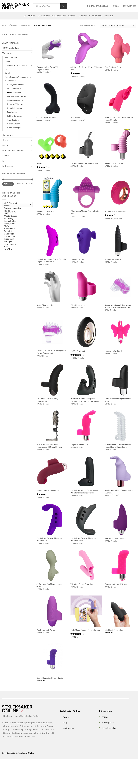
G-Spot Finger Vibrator (46, 117)
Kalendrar (6, 155)
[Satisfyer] (17, 241)
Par (3, 161)
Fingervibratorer (14, 92)
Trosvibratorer (13, 120)
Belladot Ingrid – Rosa (114, 163)
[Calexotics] (17, 233)
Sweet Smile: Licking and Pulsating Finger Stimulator (119, 118)
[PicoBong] (17, 218)
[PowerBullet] (17, 221)
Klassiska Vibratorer (15, 104)
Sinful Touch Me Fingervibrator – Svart (118, 400)
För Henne (28, 16)
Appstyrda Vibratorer (16, 84)
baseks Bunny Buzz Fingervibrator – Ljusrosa (119, 491)
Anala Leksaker (11, 57)
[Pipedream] (17, 239)
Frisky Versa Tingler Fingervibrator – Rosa (85, 212)
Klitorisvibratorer (14, 108)
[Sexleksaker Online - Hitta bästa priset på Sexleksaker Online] (15, 6)
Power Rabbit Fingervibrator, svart (84, 163)
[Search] (63, 6)
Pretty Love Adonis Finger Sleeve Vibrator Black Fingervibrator (84, 491)
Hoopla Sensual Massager (115, 211)
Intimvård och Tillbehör (101, 16)
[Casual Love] (17, 236)
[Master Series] (17, 216)
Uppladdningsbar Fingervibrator (50, 678)
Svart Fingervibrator (113, 259)
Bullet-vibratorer (14, 88)
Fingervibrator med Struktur (116, 584)
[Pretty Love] (17, 223)
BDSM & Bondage (10, 42)
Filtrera (8, 184)
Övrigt (7, 73)
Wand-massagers (14, 127)
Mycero (40, 163)
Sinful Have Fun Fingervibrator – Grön (50, 585)
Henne (5, 140)
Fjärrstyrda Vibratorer (16, 96)
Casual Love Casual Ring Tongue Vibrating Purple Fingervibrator (118, 306)
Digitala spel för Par (97, 6)
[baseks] (17, 205)
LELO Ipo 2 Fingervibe (114, 630)
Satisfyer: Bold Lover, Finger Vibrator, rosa (86, 68)
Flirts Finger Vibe (77, 305)
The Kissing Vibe (77, 259)
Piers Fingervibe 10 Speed (115, 538)
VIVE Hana (75, 117)
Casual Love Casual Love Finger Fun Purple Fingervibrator (51, 352)
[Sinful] (17, 226)
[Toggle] (31, 42)
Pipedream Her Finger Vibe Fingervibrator (48, 68)
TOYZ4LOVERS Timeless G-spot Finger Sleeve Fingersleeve (118, 445)
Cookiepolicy (107, 722)
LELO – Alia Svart (77, 351)
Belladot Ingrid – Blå (45, 211)
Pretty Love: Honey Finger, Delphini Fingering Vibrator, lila (51, 260)
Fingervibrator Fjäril (113, 351)
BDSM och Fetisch (76, 16)
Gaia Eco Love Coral (113, 67)
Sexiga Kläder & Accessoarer (16, 77)
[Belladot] (17, 231)
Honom (5, 145)
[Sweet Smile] (17, 228)
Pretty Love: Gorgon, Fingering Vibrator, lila (49, 539)
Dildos (7, 61)
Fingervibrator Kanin (79, 444)
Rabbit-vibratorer (14, 116)
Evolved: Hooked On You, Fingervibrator (47, 400)
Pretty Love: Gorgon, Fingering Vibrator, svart (83, 539)
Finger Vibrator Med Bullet (48, 490)
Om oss (116, 6)
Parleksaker (57, 16)
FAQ (65, 722)
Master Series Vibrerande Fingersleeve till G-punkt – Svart (50, 445)
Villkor (105, 717)
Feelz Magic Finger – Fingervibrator (85, 630)
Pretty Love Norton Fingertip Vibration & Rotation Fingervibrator (85, 400)
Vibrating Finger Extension (81, 584)
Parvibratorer (13, 112)
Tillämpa (10, 211)
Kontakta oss (129, 6)
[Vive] (17, 246)
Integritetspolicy (109, 728)
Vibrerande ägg (13, 124)
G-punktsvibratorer (15, 100)
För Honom (42, 16)
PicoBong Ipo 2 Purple (46, 630)
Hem (4, 25)
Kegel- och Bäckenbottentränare (18, 65)
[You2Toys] (17, 249)
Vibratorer (26, 25)
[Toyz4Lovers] (17, 244)
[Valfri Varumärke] (17, 203)
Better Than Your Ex (45, 305)
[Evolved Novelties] (17, 208)
